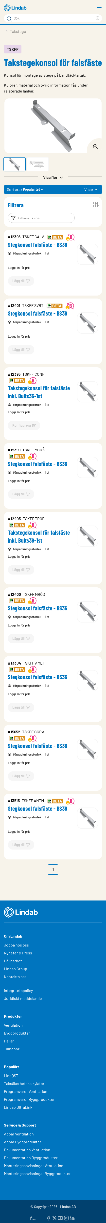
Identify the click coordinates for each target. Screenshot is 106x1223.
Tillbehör (11, 1048)
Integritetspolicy (18, 990)
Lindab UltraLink (18, 1107)
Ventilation (13, 1025)
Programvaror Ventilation (25, 1091)
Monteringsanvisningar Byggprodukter (37, 1173)
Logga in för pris (19, 268)
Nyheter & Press (18, 952)
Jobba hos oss (16, 945)
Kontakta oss (15, 976)
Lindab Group (15, 968)
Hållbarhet (13, 960)
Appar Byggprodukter (22, 1141)
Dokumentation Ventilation (27, 1149)
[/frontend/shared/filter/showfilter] (96, 205)
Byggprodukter (17, 1033)
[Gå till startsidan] (16, 8)
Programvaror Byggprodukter (29, 1099)
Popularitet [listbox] (31, 189)
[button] (14, 164)
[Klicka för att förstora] (94, 145)
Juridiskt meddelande (23, 998)
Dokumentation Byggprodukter (31, 1157)
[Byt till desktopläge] (33, 1217)
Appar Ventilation (19, 1133)
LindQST (11, 1075)
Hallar (9, 1040)
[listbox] (96, 189)
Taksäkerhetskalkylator (24, 1083)
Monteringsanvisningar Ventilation (33, 1165)
